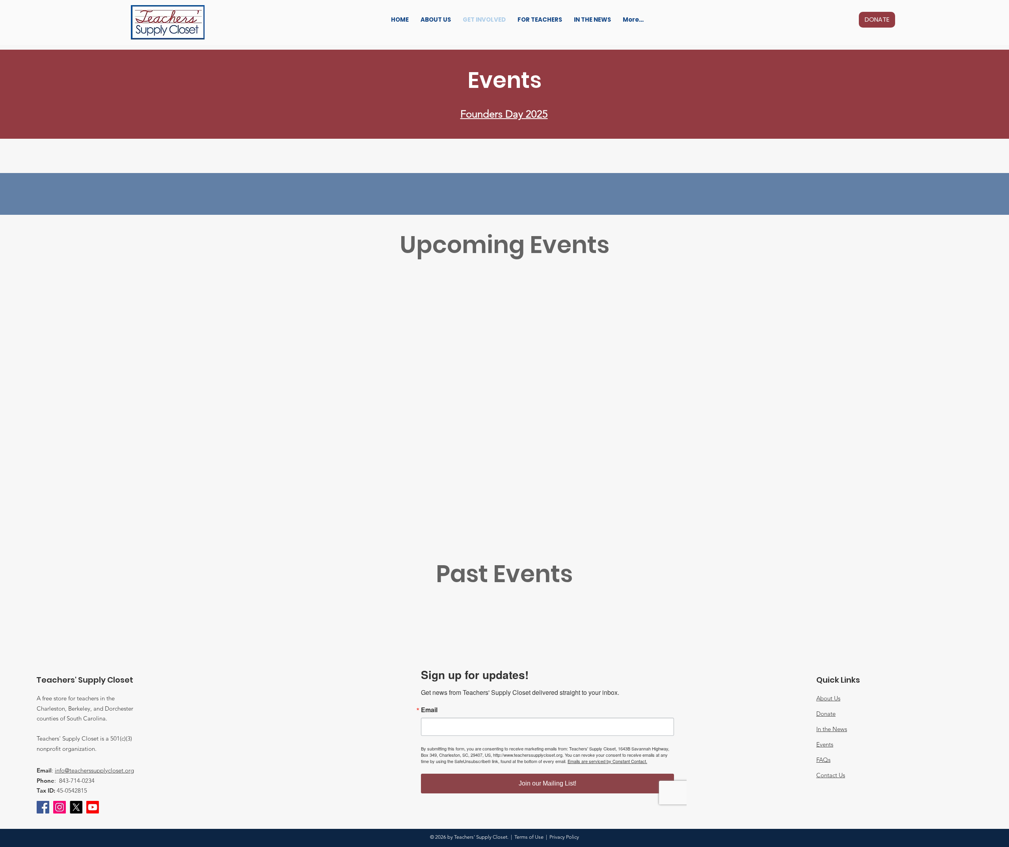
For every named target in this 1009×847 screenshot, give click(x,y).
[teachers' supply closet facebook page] (43, 807)
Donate (826, 713)
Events (824, 744)
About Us (828, 698)
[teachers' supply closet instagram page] (59, 807)
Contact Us (830, 775)
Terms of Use (529, 837)
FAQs (823, 759)
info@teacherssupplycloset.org (94, 770)
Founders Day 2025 (504, 114)
